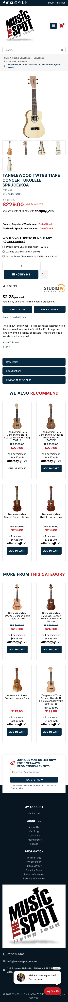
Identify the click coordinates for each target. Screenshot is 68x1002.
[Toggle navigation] (53, 26)
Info (52, 210)
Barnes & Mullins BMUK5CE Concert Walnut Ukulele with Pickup (51, 617)
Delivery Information (34, 878)
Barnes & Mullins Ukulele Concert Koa (51, 515)
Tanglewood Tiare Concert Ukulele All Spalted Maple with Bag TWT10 (17, 436)
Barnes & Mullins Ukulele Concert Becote (17, 515)
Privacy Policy (17, 788)
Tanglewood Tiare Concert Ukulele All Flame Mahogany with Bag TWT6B (51, 699)
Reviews (11, 379)
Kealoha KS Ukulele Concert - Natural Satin (17, 697)
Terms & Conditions (44, 785)
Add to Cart (51, 468)
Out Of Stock (17, 468)
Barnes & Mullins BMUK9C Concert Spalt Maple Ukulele (17, 616)
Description (12, 361)
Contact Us (34, 835)
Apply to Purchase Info (14, 317)
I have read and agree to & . (33, 786)
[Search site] (62, 50)
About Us (34, 827)
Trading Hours (34, 839)
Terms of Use (34, 857)
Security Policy (34, 870)
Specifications (13, 370)
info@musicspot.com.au (22, 961)
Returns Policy (34, 866)
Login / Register (57, 2)
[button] (44, 274)
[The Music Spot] (19, 25)
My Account (34, 813)
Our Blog (34, 831)
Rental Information (34, 874)
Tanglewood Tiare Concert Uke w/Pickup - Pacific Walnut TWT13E (51, 436)
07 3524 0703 (15, 954)
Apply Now (17, 309)
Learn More (50, 309)
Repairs (34, 843)
